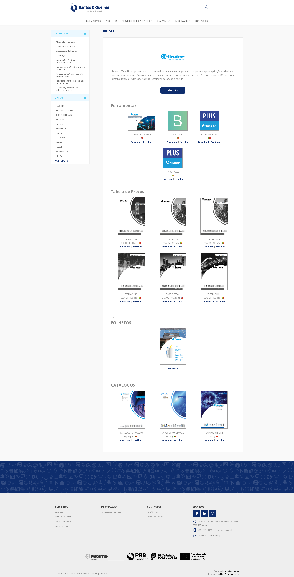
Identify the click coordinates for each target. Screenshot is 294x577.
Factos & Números (63, 521)
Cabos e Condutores (65, 46)
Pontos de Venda (155, 516)
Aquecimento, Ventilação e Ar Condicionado (69, 75)
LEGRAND (60, 137)
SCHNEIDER (61, 128)
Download (136, 142)
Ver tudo (60, 161)
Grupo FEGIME (61, 526)
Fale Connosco (154, 511)
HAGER (59, 146)
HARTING (60, 106)
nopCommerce (232, 570)
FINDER (59, 133)
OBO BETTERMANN (64, 115)
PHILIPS (59, 124)
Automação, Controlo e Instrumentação (66, 61)
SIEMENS (60, 119)
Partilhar (147, 142)
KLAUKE (59, 142)
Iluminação (61, 55)
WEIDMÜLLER (62, 151)
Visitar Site (173, 90)
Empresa (59, 511)
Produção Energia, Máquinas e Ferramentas (70, 82)
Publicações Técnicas (111, 511)
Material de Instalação (66, 41)
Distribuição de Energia (66, 51)
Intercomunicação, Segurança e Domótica (70, 68)
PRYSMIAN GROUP (64, 110)
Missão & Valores (63, 516)
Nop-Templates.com (229, 574)
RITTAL (59, 155)
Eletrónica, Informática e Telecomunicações (67, 88)
